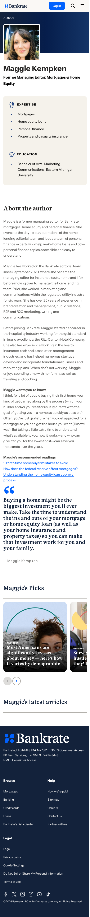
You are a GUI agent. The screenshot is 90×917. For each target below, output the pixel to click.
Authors (8, 18)
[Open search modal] (72, 5)
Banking (8, 799)
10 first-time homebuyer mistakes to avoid (35, 463)
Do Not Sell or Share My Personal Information (33, 873)
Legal (6, 849)
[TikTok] (47, 894)
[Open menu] (82, 5)
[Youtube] (39, 894)
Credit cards (11, 808)
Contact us (55, 816)
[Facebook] (5, 894)
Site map (53, 799)
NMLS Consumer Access (67, 750)
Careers (53, 808)
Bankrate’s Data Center (18, 824)
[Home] (18, 6)
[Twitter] (14, 894)
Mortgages (10, 791)
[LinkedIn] (30, 894)
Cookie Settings (13, 865)
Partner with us (57, 824)
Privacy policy (12, 857)
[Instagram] (22, 894)
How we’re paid (58, 791)
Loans (7, 816)
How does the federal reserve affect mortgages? (40, 469)
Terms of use (12, 882)
